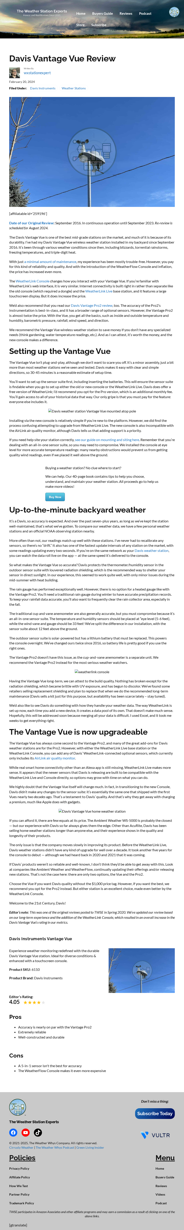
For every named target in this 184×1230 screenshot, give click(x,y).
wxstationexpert (37, 72)
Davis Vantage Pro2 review (91, 305)
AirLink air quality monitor (55, 758)
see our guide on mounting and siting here (107, 439)
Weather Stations (74, 88)
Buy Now (55, 497)
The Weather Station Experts (34, 1122)
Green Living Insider (90, 1147)
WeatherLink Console (32, 281)
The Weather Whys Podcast (55, 1147)
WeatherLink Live (98, 291)
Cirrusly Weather (21, 1147)
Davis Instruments (42, 88)
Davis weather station (152, 550)
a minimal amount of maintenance (50, 261)
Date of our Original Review (31, 223)
